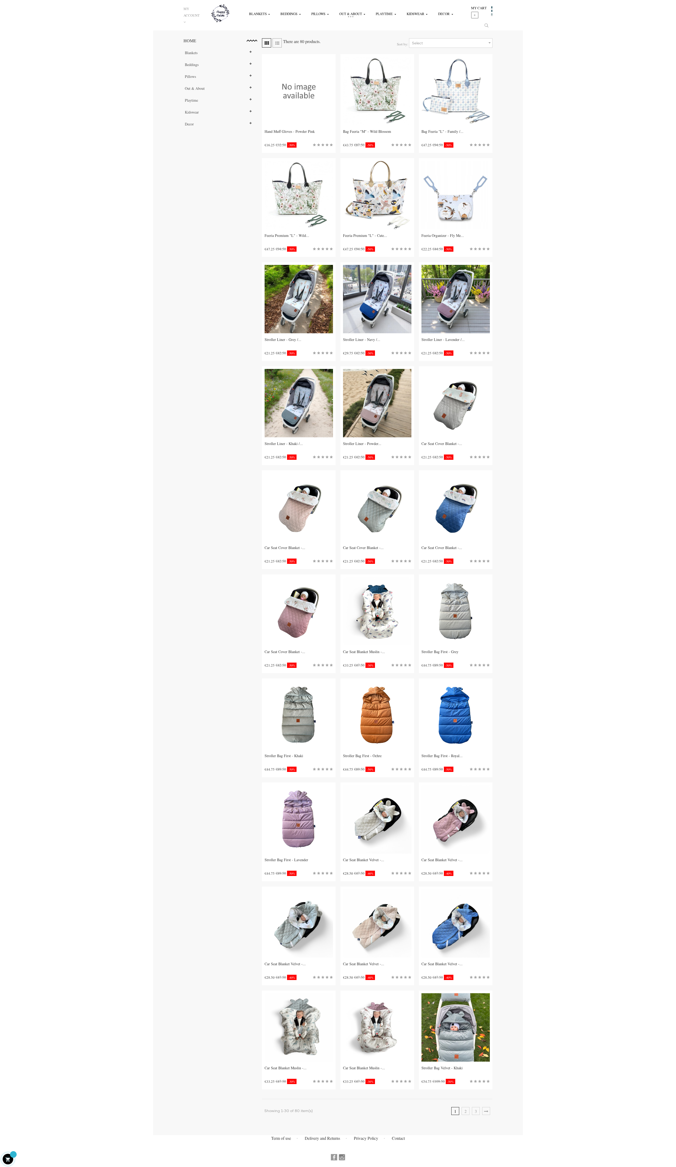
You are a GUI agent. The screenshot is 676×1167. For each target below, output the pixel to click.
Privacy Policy (366, 1138)
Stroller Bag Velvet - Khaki (442, 1067)
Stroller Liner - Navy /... (361, 339)
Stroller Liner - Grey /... (283, 339)
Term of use (281, 1138)
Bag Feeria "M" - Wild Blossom (367, 131)
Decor (189, 123)
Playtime (191, 100)
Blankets (191, 52)
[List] (277, 43)
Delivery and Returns (322, 1138)
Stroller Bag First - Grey (439, 651)
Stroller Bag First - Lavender (286, 859)
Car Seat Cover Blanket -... (441, 443)
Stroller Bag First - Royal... (442, 755)
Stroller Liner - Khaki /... (284, 443)
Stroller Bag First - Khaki (284, 755)
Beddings (192, 64)
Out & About (195, 88)
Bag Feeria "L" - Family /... (442, 131)
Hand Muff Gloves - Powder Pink (290, 131)
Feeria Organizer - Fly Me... (442, 235)
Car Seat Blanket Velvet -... (363, 859)
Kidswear (192, 112)
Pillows (190, 76)
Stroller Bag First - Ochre (362, 755)
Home (190, 40)
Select (452, 42)
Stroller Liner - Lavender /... (443, 339)
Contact (398, 1138)
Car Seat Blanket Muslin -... (364, 651)
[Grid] (266, 43)
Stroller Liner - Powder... (362, 443)
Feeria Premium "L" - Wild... (287, 235)
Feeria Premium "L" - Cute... (365, 235)
